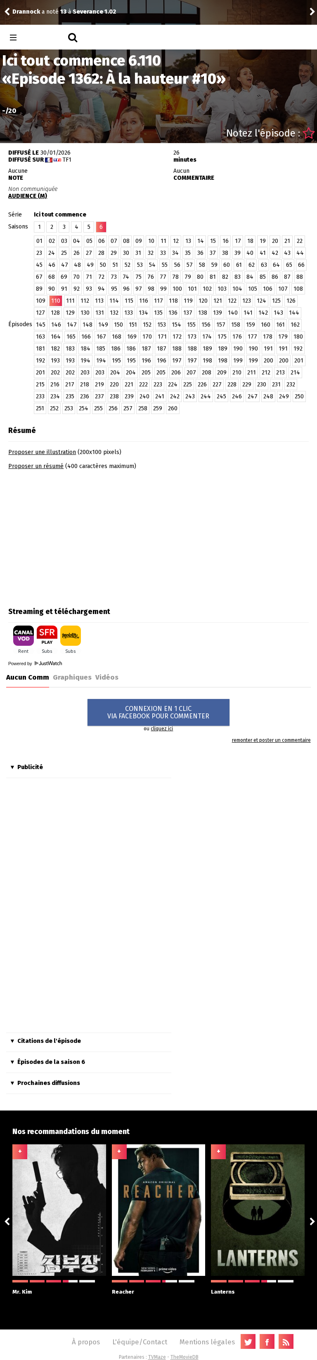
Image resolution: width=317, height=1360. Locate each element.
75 (138, 276)
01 (39, 241)
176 (237, 336)
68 (51, 276)
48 (77, 264)
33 (163, 252)
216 (54, 384)
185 (100, 348)
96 (126, 288)
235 (70, 396)
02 (52, 241)
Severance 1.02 (23, 11)
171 (162, 336)
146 (56, 324)
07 (114, 241)
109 (40, 300)
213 (280, 372)
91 (64, 288)
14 (200, 241)
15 (213, 241)
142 (263, 312)
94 (101, 288)
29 (114, 252)
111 (70, 300)
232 (290, 384)
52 (127, 264)
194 (85, 360)
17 (238, 241)
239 (129, 396)
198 (207, 360)
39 (237, 252)
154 (176, 324)
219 (99, 384)
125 (276, 300)
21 (287, 241)
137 (187, 312)
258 (142, 408)
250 (299, 396)
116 (143, 300)
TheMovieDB (184, 1357)
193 (55, 360)
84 (249, 276)
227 (217, 384)
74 (126, 276)
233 (40, 396)
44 (300, 252)
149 (103, 324)
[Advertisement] (77, 535)
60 (226, 264)
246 (237, 396)
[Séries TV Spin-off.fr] (46, 37)
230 (261, 384)
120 (203, 300)
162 (295, 324)
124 (261, 300)
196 (146, 360)
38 (225, 252)
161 (280, 324)
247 (253, 396)
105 (252, 288)
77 (163, 276)
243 (190, 396)
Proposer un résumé (36, 466)
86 (275, 276)
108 (298, 288)
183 (70, 348)
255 (98, 408)
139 (217, 312)
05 (89, 241)
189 (207, 348)
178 (267, 336)
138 (202, 312)
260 (172, 408)
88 (299, 276)
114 (114, 300)
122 (232, 300)
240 (144, 396)
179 (283, 336)
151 (133, 324)
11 (163, 241)
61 (239, 264)
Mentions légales (207, 1342)
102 (207, 288)
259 (157, 408)
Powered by (20, 663)
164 (56, 336)
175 (222, 336)
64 (276, 264)
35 (188, 252)
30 (126, 252)
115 (129, 300)
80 (200, 276)
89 (39, 288)
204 (115, 372)
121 (217, 300)
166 (86, 336)
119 (188, 300)
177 (252, 336)
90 (51, 288)
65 (289, 264)
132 (114, 312)
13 (188, 241)
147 (72, 324)
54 (152, 264)
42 (275, 252)
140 (233, 312)
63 (264, 264)
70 (76, 276)
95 (114, 288)
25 (64, 252)
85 (263, 276)
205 (146, 372)
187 (146, 348)
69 (64, 276)
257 (127, 408)
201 (298, 360)
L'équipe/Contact (139, 1342)
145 (40, 324)
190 (238, 348)
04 (76, 241)
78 (175, 276)
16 (225, 241)
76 (150, 276)
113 (99, 300)
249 (284, 396)
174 (207, 336)
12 (176, 241)
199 (238, 360)
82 (225, 276)
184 (85, 348)
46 (51, 264)
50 (103, 264)
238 (114, 396)
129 (70, 312)
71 (89, 276)
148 (87, 324)
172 (177, 336)
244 (206, 396)
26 (76, 252)
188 (177, 348)
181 (40, 348)
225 (187, 384)
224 (172, 384)
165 (71, 336)
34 (175, 252)
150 (118, 324)
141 (248, 312)
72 (101, 276)
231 (276, 384)
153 (161, 324)
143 (278, 312)
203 (85, 372)
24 (51, 252)
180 (298, 336)
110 (55, 300)
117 (158, 300)
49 (90, 264)
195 (116, 360)
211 (251, 372)
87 (287, 276)
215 (40, 384)
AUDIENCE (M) (27, 196)
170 (147, 336)
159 (250, 324)
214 (295, 372)
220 (114, 384)
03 (64, 241)
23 (39, 252)
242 (175, 396)
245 (221, 396)
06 (101, 241)
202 (55, 372)
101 (192, 288)
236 (84, 396)
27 (89, 252)
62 (251, 264)
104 (237, 288)
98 (151, 288)
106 (267, 288)
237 (99, 396)
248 (268, 396)
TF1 (66, 159)
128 (55, 312)
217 (69, 384)
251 (40, 408)
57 (190, 264)
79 (188, 276)
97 (138, 288)
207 (191, 372)
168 (116, 336)
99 (163, 288)
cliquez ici (162, 729)
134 (143, 312)
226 (202, 384)
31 (138, 252)
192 (298, 348)
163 (40, 336)
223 (158, 384)
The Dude (246, 11)
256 (113, 408)
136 (172, 312)
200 (268, 360)
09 (138, 241)
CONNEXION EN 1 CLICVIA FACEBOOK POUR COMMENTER (158, 712)
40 (249, 252)
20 (275, 241)
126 (291, 300)
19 (263, 241)
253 (68, 408)
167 (101, 336)
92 (76, 288)
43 (287, 252)
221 (129, 384)
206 (176, 372)
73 (114, 276)
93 (89, 288)
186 (116, 348)
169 (132, 336)
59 (214, 264)
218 (84, 384)
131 (99, 312)
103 (222, 288)
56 (177, 264)
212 (266, 372)
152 (147, 324)
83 (237, 276)
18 (250, 241)
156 (206, 324)
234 (55, 396)
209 (222, 372)
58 (202, 264)
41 (263, 252)
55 (165, 264)
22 (300, 241)
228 (232, 384)
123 (246, 300)
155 (191, 324)
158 (235, 324)
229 (246, 384)
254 (83, 408)
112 (84, 300)
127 (40, 312)
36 (200, 252)
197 (177, 360)
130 (85, 312)
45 (39, 264)
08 (126, 241)
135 (158, 312)
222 (143, 384)
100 (177, 288)
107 (283, 288)
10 (151, 241)
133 (128, 312)
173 (191, 336)
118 (173, 300)
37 (213, 252)
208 (206, 372)
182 (55, 348)
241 (159, 396)
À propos (86, 1342)
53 (140, 264)
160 (265, 324)
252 (54, 408)
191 (268, 348)
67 (39, 276)
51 (115, 264)
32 (151, 252)
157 (220, 324)
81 (213, 276)
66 (301, 264)
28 (101, 252)
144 (294, 312)
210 (236, 372)
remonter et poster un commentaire (271, 740)
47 (64, 264)
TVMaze (157, 1357)
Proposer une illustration (42, 452)
